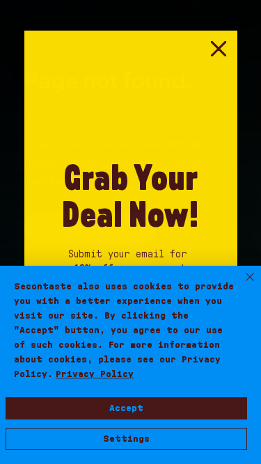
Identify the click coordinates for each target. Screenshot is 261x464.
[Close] (241, 285)
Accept (126, 408)
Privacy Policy (95, 374)
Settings (126, 439)
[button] (218, 49)
